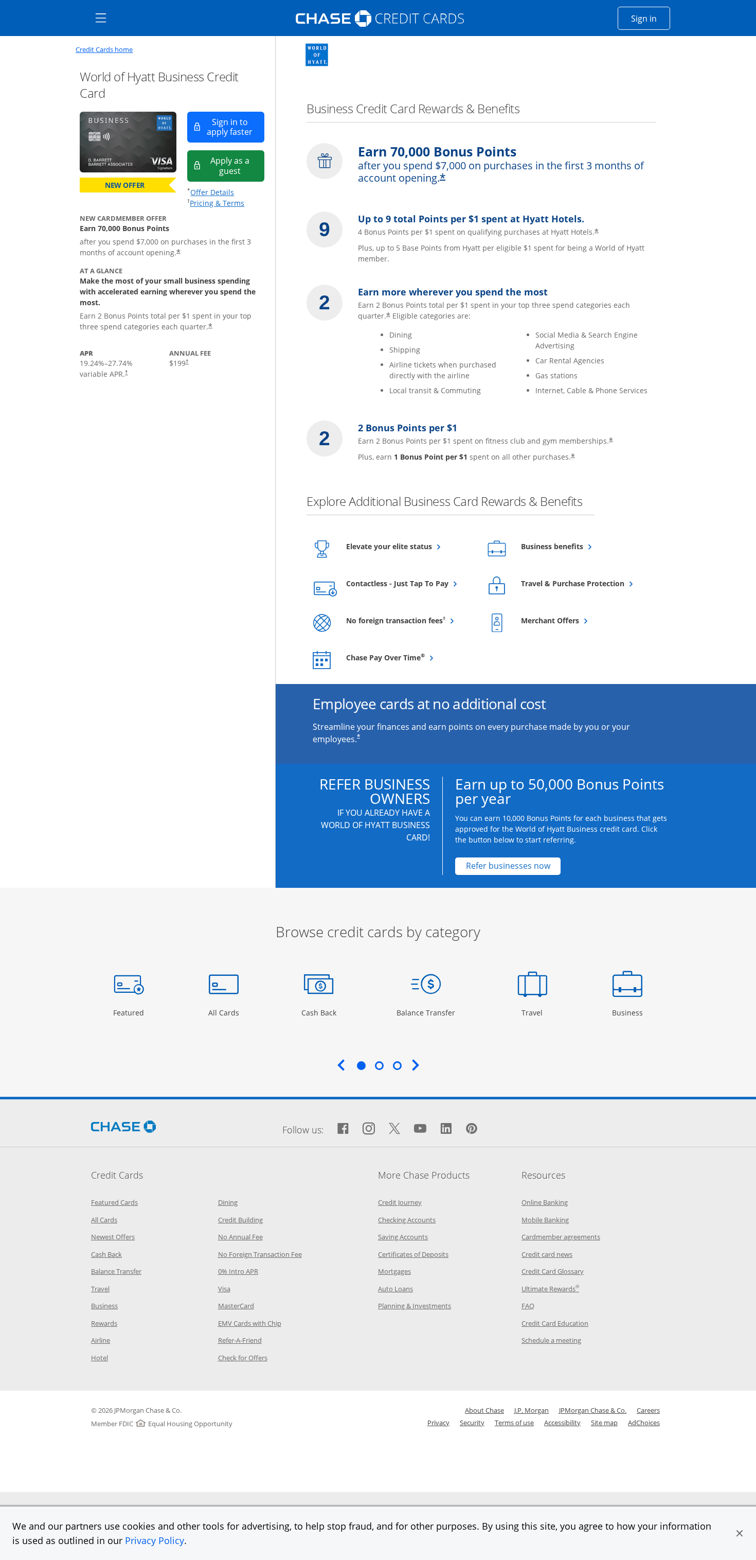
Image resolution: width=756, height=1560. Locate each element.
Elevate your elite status (408, 546)
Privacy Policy (154, 1540)
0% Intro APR (238, 1271)
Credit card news (546, 1254)
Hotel (99, 1357)
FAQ (527, 1305)
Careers (648, 1410)
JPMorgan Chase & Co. (592, 1410)
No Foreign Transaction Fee (260, 1254)
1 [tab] (361, 1065)
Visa (224, 1288)
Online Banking (544, 1202)
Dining (228, 1202)
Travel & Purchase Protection (583, 583)
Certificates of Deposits (413, 1254)
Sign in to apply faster (235, 126)
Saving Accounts (403, 1236)
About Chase (484, 1410)
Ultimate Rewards (550, 1288)
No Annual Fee (240, 1236)
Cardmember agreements (560, 1236)
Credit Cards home (104, 49)
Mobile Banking (545, 1219)
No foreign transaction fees (408, 620)
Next (415, 1065)
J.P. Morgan (531, 1410)
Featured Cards (114, 1202)
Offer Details (212, 192)
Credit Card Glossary (552, 1271)
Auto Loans (395, 1288)
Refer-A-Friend (240, 1340)
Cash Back (319, 1012)
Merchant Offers (575, 620)
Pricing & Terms (217, 203)
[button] (739, 1533)
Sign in (650, 18)
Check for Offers (242, 1357)
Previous (341, 1065)
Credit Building (240, 1219)
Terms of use (514, 1422)
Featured (130, 1012)
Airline (100, 1340)
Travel (535, 1012)
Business (628, 1012)
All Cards (225, 1012)
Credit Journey (400, 1202)
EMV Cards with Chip (249, 1323)
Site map (604, 1422)
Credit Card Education (554, 1323)
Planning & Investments (414, 1305)
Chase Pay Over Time (408, 657)
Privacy (438, 1422)
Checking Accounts (407, 1219)
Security (472, 1422)
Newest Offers (113, 1236)
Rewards (104, 1323)
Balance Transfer (426, 1012)
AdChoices (644, 1422)
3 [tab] (397, 1065)
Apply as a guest (237, 165)
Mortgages (394, 1271)
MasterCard (236, 1305)
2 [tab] (379, 1065)
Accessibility (562, 1422)
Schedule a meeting (551, 1340)
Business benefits (577, 546)
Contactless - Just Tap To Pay (408, 583)
